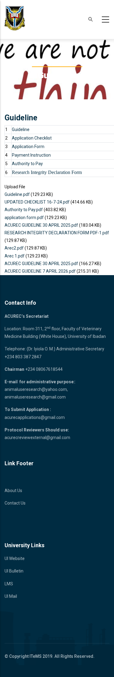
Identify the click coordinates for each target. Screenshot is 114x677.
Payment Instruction (31, 155)
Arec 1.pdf (15, 255)
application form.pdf (24, 217)
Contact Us (15, 503)
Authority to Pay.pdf (24, 209)
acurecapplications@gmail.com (35, 417)
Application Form (28, 146)
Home (40, 62)
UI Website (15, 558)
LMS (9, 583)
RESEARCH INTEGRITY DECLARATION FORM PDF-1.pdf (57, 232)
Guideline (20, 129)
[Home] (15, 18)
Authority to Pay (27, 163)
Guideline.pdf (17, 194)
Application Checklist (32, 138)
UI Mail (11, 596)
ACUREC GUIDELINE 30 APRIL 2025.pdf (41, 225)
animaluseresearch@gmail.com (35, 397)
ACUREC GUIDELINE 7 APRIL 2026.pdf (40, 271)
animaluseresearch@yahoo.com (36, 389)
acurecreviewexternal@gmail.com (37, 437)
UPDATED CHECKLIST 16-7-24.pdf (37, 202)
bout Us (15, 490)
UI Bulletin (14, 571)
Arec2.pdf (14, 248)
